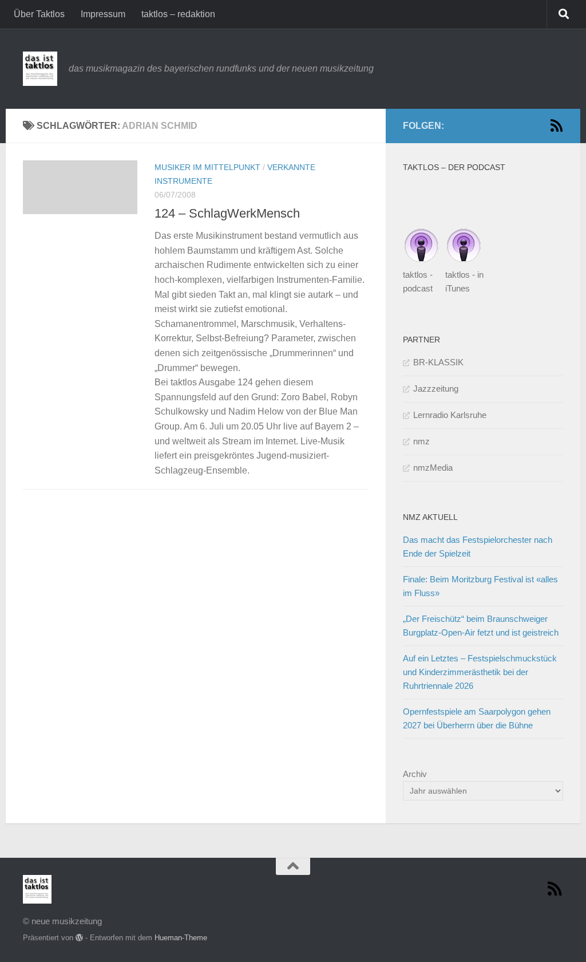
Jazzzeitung (435, 388)
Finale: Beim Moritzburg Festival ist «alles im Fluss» (480, 586)
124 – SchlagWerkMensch (227, 213)
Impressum (103, 14)
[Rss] (556, 125)
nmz (421, 441)
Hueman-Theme (181, 937)
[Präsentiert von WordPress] (79, 937)
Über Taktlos (39, 14)
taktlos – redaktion (178, 14)
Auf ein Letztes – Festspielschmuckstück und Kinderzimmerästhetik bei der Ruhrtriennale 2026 (480, 672)
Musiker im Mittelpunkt (207, 167)
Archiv (415, 774)
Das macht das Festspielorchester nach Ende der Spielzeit (477, 546)
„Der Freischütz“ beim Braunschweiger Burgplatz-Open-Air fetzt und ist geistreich (481, 625)
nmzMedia (433, 467)
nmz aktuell (430, 517)
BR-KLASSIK (438, 362)
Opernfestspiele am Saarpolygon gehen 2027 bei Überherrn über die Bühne (477, 718)
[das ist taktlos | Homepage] (40, 69)
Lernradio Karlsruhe (449, 415)
